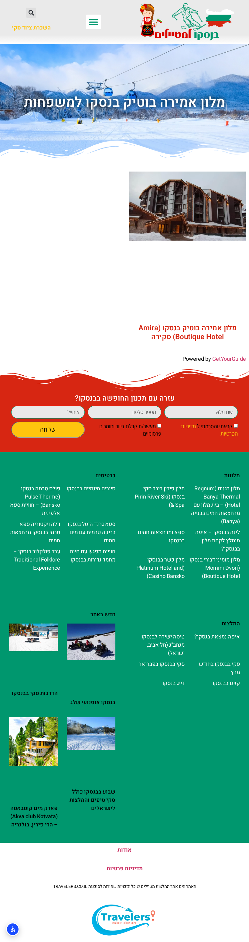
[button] (93, 22)
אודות (124, 850)
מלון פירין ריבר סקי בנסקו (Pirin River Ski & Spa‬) (160, 497)
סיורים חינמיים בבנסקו (91, 489)
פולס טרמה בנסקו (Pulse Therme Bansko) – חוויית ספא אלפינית (35, 501)
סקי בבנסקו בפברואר (162, 664)
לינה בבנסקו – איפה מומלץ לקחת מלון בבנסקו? (217, 540)
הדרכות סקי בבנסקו (35, 693)
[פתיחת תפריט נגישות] (12, 929)
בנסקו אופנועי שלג (92, 702)
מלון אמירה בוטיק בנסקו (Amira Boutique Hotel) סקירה (187, 332)
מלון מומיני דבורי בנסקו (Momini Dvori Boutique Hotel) (214, 568)
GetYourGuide (229, 359)
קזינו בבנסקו (226, 683)
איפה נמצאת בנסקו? (217, 637)
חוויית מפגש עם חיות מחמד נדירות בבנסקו (92, 555)
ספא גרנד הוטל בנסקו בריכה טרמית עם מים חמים (91, 532)
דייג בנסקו (173, 683)
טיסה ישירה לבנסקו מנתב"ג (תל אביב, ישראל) (163, 645)
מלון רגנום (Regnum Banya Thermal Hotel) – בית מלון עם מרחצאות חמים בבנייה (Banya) (215, 505)
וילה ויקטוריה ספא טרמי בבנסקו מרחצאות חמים (35, 532)
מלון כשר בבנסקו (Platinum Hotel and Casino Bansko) (160, 568)
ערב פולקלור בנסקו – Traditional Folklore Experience (36, 559)
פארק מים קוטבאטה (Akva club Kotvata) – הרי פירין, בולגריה (34, 816)
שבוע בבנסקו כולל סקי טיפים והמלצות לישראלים (92, 800)
